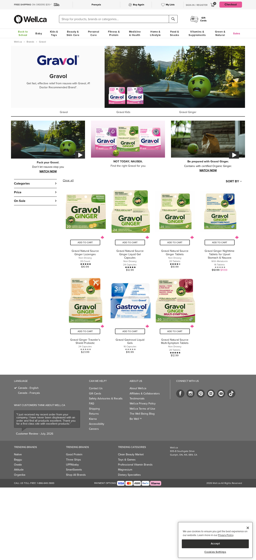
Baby (38, 33)
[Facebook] (180, 393)
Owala (18, 465)
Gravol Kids (123, 112)
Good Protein (74, 454)
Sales (236, 33)
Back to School (23, 33)
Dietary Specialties (129, 475)
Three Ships (73, 460)
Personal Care (93, 33)
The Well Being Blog (142, 414)
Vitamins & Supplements (197, 33)
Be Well (136, 419)
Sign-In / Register (196, 5)
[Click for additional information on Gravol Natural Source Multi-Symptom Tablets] (174, 315)
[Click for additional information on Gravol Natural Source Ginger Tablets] (174, 228)
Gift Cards (95, 393)
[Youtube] (221, 393)
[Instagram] (190, 393)
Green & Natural (220, 33)
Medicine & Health (135, 33)
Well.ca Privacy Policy (143, 403)
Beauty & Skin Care (73, 33)
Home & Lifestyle (155, 33)
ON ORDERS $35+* (33, 4)
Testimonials (137, 398)
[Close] (247, 527)
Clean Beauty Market (131, 454)
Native (18, 454)
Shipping (94, 409)
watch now (48, 171)
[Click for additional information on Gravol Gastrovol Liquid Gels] (130, 315)
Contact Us (96, 388)
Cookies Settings (215, 552)
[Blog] (211, 393)
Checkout (231, 4)
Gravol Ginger (187, 112)
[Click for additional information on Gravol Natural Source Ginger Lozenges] (85, 228)
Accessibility (96, 424)
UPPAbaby (72, 465)
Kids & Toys (54, 33)
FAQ (91, 403)
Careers (94, 429)
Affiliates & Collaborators (145, 393)
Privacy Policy (225, 535)
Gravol (64, 112)
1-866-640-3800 (45, 483)
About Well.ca (138, 388)
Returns (94, 414)
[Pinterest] (201, 393)
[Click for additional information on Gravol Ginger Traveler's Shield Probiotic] (85, 315)
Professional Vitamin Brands (135, 465)
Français (96, 4)
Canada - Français (29, 393)
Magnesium (125, 470)
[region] (215, 540)
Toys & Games (127, 460)
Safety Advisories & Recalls (106, 398)
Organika (19, 475)
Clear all (68, 180)
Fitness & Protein (114, 33)
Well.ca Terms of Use (142, 409)
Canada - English (28, 388)
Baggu (18, 460)
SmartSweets (74, 470)
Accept (215, 543)
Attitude (19, 470)
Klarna (93, 419)
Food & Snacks (174, 33)
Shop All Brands (76, 475)
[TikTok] (231, 393)
